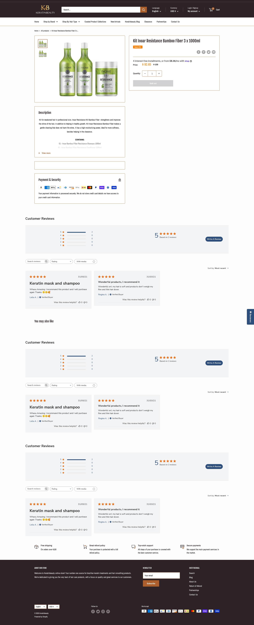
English (38, 606)
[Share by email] (214, 52)
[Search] (143, 10)
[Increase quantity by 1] (159, 73)
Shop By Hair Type (69, 21)
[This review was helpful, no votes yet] (79, 302)
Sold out (153, 83)
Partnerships (161, 21)
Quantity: (136, 73)
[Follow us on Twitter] (98, 611)
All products (45, 31)
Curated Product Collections (95, 21)
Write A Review (214, 239)
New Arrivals (115, 21)
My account (193, 11)
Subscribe (151, 583)
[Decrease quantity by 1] (145, 73)
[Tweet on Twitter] (208, 52)
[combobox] (61, 261)
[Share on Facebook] (198, 52)
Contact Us (175, 21)
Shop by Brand (49, 21)
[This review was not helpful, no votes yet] (84, 302)
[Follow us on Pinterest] (108, 611)
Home (36, 21)
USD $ (51, 606)
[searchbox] (35, 261)
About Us (192, 581)
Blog (191, 577)
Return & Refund (195, 585)
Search (192, 573)
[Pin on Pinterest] (203, 52)
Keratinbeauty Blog (132, 21)
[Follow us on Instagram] (103, 611)
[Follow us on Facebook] (93, 611)
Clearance (148, 21)
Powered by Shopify (41, 616)
